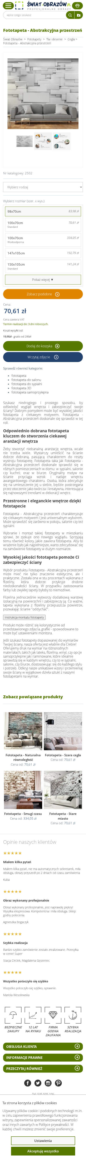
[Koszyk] (77, 5)
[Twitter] (38, 1083)
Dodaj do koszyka (40, 346)
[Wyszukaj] (70, 15)
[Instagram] (48, 1083)
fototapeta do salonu (26, 380)
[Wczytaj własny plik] (79, 15)
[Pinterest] (58, 1083)
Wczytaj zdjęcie (39, 357)
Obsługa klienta (21, 1046)
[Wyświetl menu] (8, 5)
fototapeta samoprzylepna (30, 392)
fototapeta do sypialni (26, 384)
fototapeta (18, 375)
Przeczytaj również (24, 1068)
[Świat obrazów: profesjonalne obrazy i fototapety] (43, 5)
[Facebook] (27, 1083)
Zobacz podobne (39, 294)
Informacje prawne (24, 1057)
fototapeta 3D (21, 388)
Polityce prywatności (54, 1124)
